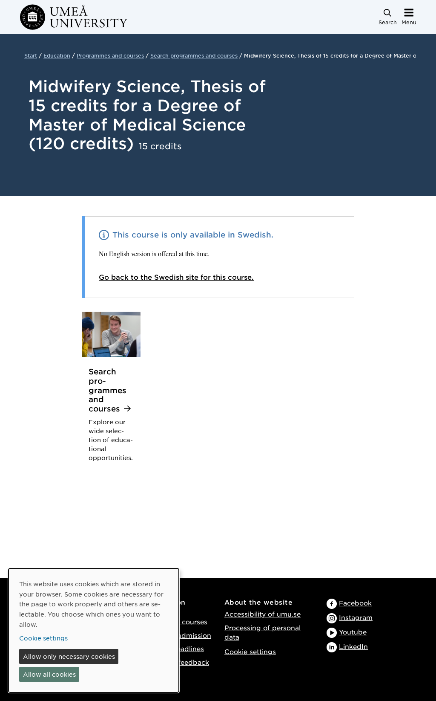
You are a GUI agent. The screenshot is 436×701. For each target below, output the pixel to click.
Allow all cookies (49, 674)
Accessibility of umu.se (262, 614)
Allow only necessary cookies (69, 656)
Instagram (356, 617)
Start (30, 55)
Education (56, 55)
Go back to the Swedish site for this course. (176, 276)
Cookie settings (250, 651)
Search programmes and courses (194, 55)
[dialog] (94, 630)
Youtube (353, 632)
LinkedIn (353, 646)
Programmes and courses (110, 55)
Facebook (355, 603)
